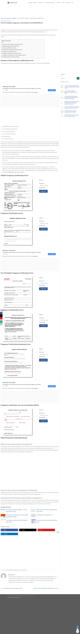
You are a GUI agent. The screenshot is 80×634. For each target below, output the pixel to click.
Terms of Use (23, 595)
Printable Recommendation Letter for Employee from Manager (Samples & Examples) (71, 102)
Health (63, 2)
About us (9, 595)
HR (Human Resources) (49, 2)
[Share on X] (1, 315)
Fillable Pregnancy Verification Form (10, 46)
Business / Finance (32, 2)
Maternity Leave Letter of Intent (16, 172)
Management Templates (10, 18)
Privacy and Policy (16, 595)
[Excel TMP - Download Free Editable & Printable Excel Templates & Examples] (14, 2)
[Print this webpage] (1, 324)
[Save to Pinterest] (1, 318)
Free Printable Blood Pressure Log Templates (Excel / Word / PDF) (71, 107)
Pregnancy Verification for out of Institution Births (14, 55)
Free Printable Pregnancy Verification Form (12, 49)
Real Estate (68, 2)
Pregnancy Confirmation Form (9, 51)
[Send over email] (1, 321)
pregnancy (28, 150)
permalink (25, 570)
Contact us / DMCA (31, 595)
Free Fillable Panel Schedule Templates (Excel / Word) (70, 111)
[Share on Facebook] (1, 313)
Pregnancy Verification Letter (9, 48)
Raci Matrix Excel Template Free (44, 515)
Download (43, 191)
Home (2, 18)
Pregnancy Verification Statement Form (11, 53)
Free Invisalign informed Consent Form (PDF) (12, 588)
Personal (40, 2)
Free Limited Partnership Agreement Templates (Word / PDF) (71, 92)
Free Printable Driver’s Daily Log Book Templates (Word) (71, 115)
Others (58, 2)
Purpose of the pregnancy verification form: (12, 44)
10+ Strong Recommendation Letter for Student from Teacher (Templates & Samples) (71, 97)
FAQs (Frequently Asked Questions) (10, 57)
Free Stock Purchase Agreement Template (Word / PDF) (45, 588)
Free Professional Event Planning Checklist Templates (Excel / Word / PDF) (71, 87)
